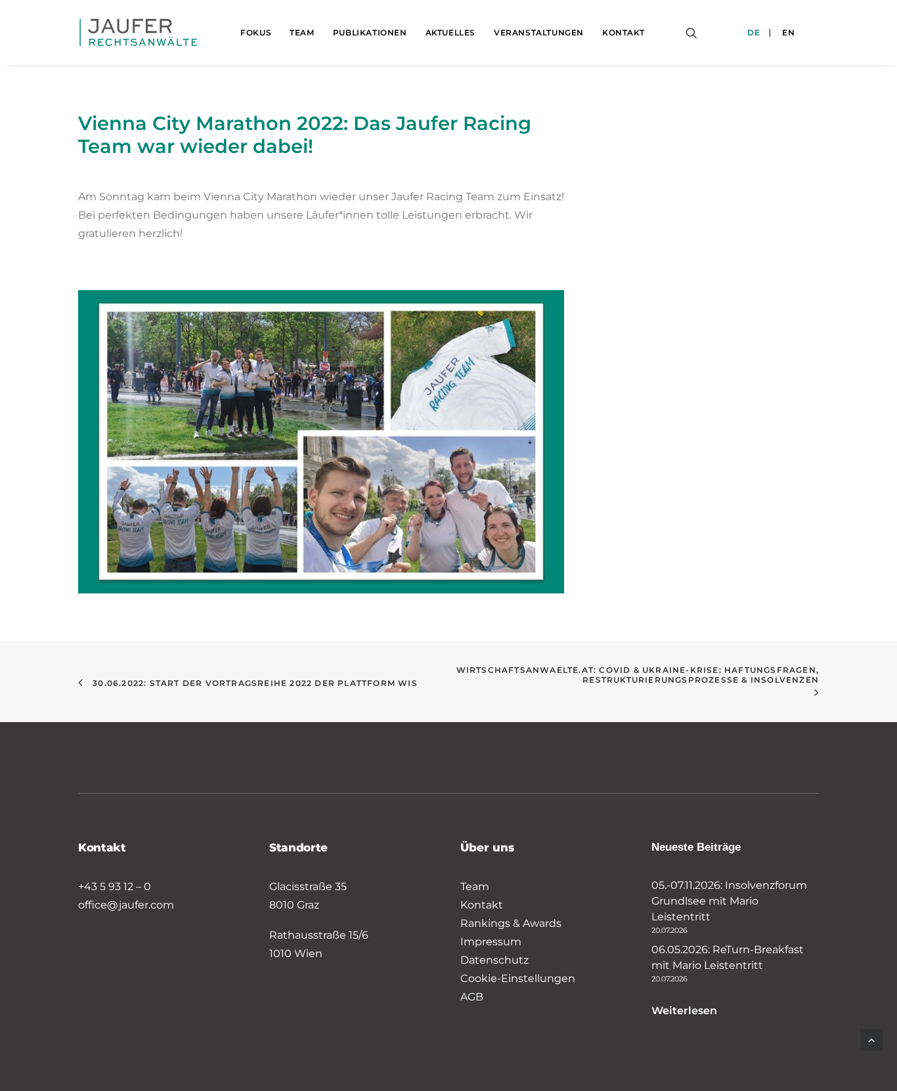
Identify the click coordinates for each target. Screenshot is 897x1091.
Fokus (255, 32)
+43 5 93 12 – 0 (114, 886)
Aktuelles (450, 32)
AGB (471, 997)
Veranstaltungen (539, 32)
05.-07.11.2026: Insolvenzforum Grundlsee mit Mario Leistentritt (729, 901)
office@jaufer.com (126, 905)
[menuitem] (255, 32)
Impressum (490, 941)
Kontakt (623, 32)
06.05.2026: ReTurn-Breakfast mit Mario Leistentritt (727, 957)
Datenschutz (494, 960)
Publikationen (370, 32)
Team (302, 32)
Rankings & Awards (510, 923)
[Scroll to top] (871, 1039)
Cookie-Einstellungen (517, 978)
